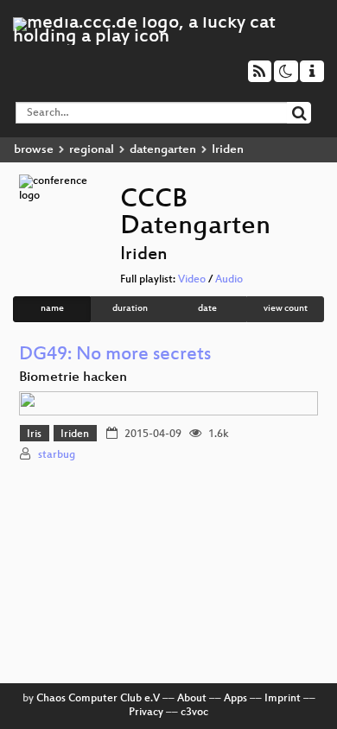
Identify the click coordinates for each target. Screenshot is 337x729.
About (192, 699)
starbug (56, 455)
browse (34, 150)
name (52, 308)
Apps (235, 699)
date (207, 308)
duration (130, 308)
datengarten (163, 150)
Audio (229, 280)
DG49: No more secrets (115, 355)
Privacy (146, 713)
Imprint (282, 699)
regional (91, 150)
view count (286, 308)
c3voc (194, 713)
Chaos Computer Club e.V (98, 699)
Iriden (74, 434)
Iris (34, 434)
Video (192, 280)
